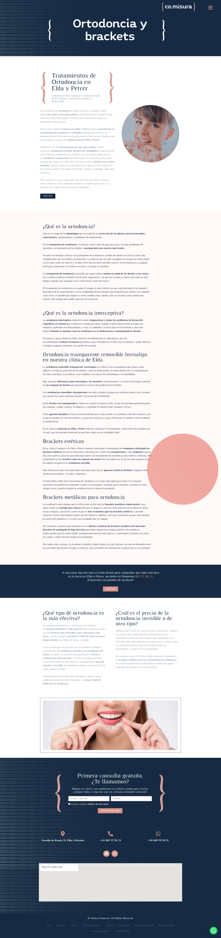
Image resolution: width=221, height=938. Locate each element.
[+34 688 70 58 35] (158, 833)
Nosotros (74, 925)
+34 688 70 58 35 (158, 840)
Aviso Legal (124, 925)
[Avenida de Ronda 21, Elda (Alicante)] (62, 833)
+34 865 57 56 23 (110, 840)
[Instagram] (115, 853)
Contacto (110, 925)
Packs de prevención (92, 925)
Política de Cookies (166, 925)
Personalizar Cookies (100, 931)
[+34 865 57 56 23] (110, 833)
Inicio (48, 925)
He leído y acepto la (89, 804)
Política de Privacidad (98, 804)
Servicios (61, 925)
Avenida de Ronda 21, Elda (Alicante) (62, 840)
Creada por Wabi (122, 931)
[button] (213, 930)
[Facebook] (106, 853)
